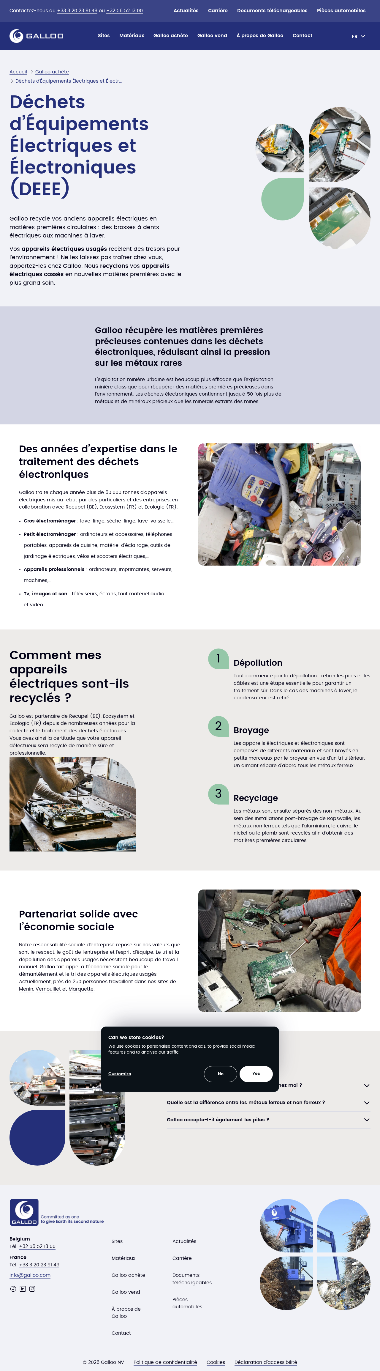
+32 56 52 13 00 (124, 10)
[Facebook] (13, 1289)
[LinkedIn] (22, 1289)
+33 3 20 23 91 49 (77, 10)
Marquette (81, 989)
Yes (256, 1074)
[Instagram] (32, 1289)
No (221, 1074)
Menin (26, 989)
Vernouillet (49, 989)
